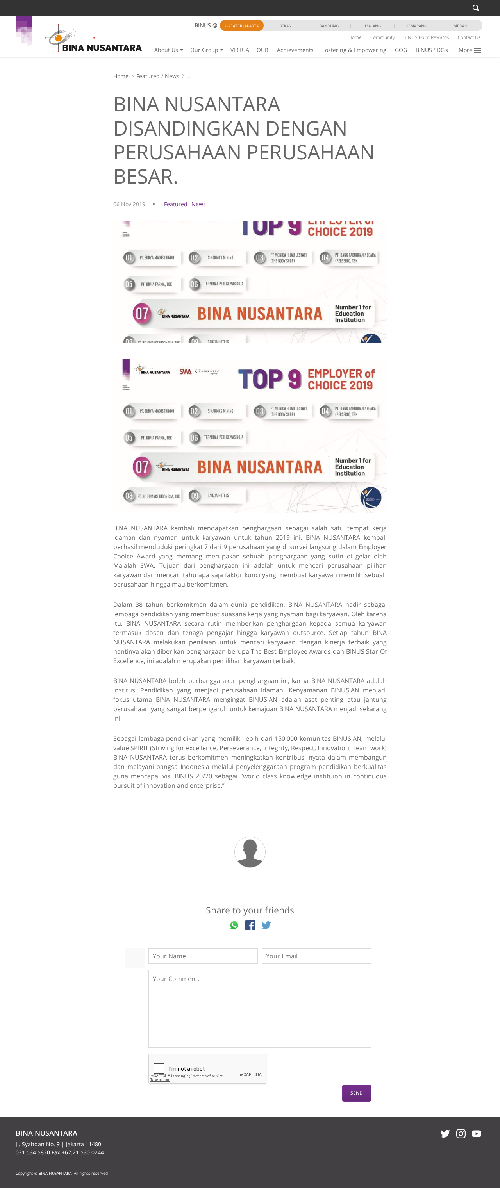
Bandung (329, 26)
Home (355, 37)
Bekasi (285, 26)
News (172, 76)
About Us (166, 50)
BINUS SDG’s (432, 50)
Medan (461, 26)
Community (382, 37)
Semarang (416, 26)
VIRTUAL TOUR (249, 50)
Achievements (295, 50)
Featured (148, 76)
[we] (250, 436)
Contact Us (469, 37)
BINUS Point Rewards (426, 37)
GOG (401, 50)
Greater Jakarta (242, 26)
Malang (373, 26)
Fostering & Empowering (354, 50)
